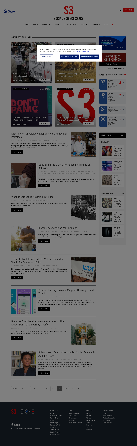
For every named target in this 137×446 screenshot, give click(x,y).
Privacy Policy (78, 51)
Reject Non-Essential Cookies (69, 56)
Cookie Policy (85, 51)
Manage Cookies (46, 56)
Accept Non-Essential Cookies (89, 56)
